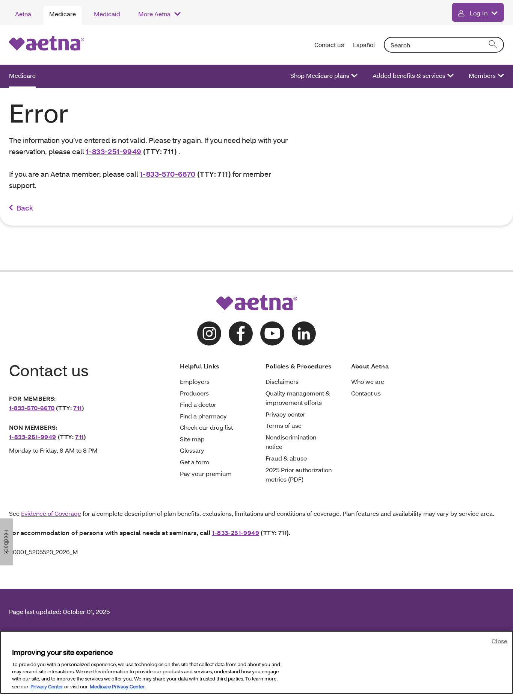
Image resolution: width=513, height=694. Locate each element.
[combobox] (444, 45)
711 (77, 408)
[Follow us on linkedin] (304, 333)
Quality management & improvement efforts (298, 398)
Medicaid (107, 14)
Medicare (62, 14)
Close (499, 641)
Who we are (367, 381)
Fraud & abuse (286, 458)
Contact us (329, 44)
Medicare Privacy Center (117, 686)
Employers (195, 381)
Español (364, 44)
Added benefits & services (409, 75)
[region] (256, 662)
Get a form (194, 462)
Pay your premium (206, 473)
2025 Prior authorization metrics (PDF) (299, 474)
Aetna (23, 14)
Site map (192, 439)
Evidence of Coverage (51, 513)
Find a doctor (198, 404)
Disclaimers (282, 381)
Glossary (192, 450)
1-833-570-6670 (168, 174)
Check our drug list (206, 427)
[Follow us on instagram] (209, 333)
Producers (194, 393)
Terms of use (284, 425)
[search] (493, 45)
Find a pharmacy (203, 416)
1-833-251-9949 (114, 151)
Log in (478, 13)
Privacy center (285, 414)
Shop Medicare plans (319, 75)
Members (482, 75)
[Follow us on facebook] (241, 333)
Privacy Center (46, 686)
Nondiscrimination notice (291, 442)
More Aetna (154, 14)
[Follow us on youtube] (272, 333)
